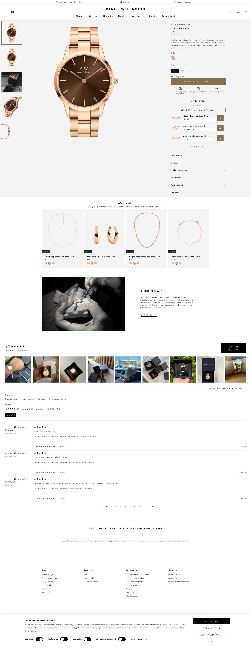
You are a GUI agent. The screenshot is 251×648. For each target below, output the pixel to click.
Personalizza (210, 628)
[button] (5, 12)
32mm (175, 71)
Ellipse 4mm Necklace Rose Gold (145, 256)
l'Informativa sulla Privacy (152, 541)
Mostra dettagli (137, 639)
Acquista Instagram (49, 578)
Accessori (136, 16)
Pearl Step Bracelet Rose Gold (186, 256)
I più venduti (93, 16)
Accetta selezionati (211, 635)
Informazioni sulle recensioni (137, 574)
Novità (79, 16)
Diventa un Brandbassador (179, 581)
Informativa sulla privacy (135, 578)
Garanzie (129, 588)
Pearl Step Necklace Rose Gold (59, 256)
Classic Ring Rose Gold (194, 126)
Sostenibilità (173, 578)
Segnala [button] (62, 446)
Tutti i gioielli (47, 585)
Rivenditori (46, 592)
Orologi (107, 16)
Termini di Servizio (169, 541)
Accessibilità (89, 578)
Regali (152, 16)
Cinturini (45, 588)
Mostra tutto (125, 272)
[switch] (64, 639)
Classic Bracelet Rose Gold (195, 116)
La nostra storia (174, 574)
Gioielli (121, 16)
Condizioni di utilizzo (134, 581)
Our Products (131, 596)
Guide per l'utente (91, 581)
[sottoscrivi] (142, 535)
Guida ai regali (48, 574)
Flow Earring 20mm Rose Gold (101, 256)
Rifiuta (211, 642)
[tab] (221, 389)
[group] (19, 346)
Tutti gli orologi (47, 581)
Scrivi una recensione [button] (233, 348)
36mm (183, 71)
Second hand (168, 16)
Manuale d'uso (132, 592)
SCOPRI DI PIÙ (149, 315)
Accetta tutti (211, 621)
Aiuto (86, 574)
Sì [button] (57, 446)
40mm (192, 71)
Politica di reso (132, 585)
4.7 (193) (180, 24)
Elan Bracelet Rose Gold (194, 136)
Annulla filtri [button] (11, 415)
